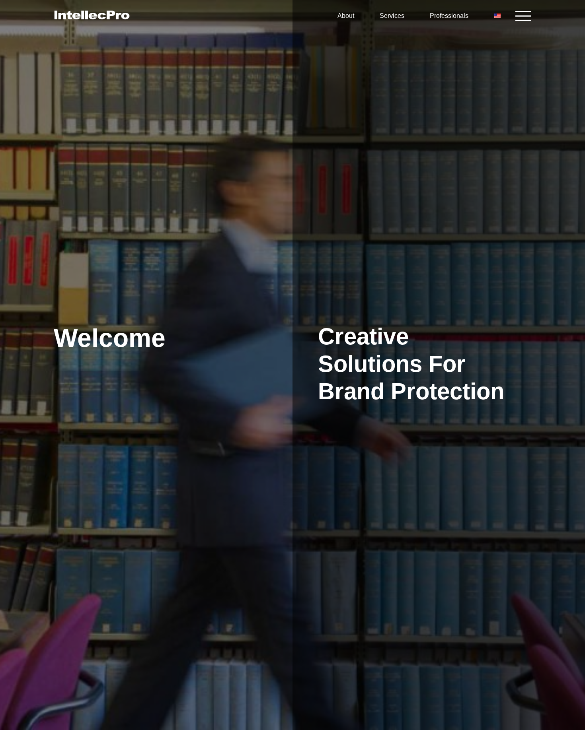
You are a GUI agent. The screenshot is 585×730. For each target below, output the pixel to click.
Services (392, 15)
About (345, 15)
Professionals (449, 15)
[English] (498, 16)
